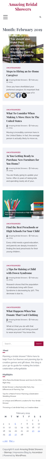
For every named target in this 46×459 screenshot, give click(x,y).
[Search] (40, 17)
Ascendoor (37, 452)
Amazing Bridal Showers (23, 7)
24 (39, 431)
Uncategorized (13, 68)
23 (33, 431)
